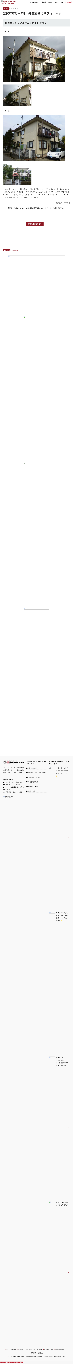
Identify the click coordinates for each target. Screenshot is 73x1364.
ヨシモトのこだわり (35, 2)
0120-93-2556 (17, 792)
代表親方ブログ (48, 1349)
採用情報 (33, 1353)
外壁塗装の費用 (33, 782)
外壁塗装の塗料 (32, 768)
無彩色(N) (15, 250)
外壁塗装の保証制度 (34, 777)
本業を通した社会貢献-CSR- (26, 1349)
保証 (62, 2)
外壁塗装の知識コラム (61, 1349)
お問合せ (40, 1353)
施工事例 (57, 2)
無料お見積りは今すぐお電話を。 (11, 1362)
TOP (7, 1349)
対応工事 (44, 2)
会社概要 (13, 1349)
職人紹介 (50, 2)
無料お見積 (31, 791)
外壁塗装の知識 (33, 786)
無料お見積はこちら (35, 224)
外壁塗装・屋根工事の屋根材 (37, 772)
